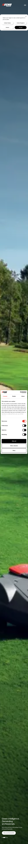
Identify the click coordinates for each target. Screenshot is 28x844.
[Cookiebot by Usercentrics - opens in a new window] (20, 392)
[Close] (26, 16)
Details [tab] (14, 396)
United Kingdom (21, 23)
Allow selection (14, 445)
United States (7, 23)
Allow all (14, 441)
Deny (14, 450)
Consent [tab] (5, 396)
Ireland (7, 27)
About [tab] (23, 396)
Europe (20, 27)
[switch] (24, 425)
